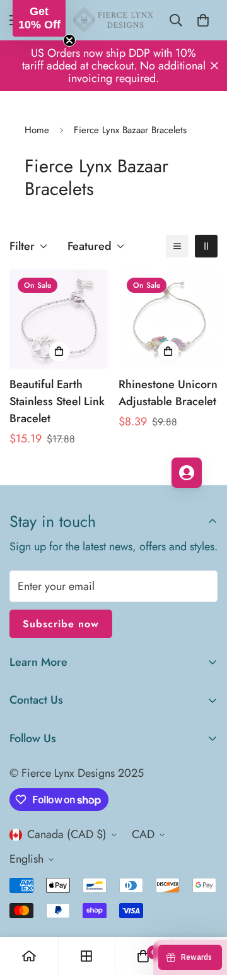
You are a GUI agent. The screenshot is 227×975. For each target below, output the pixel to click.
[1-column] (177, 246)
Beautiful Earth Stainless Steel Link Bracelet (57, 401)
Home (37, 130)
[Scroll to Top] (204, 908)
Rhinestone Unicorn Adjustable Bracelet (168, 393)
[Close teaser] (69, 40)
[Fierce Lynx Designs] (114, 20)
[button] (39, 18)
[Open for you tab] (187, 473)
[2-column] (206, 246)
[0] (203, 20)
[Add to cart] (59, 351)
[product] (29, 956)
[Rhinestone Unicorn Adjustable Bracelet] (168, 319)
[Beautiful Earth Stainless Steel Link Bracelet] (58, 319)
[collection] (86, 956)
